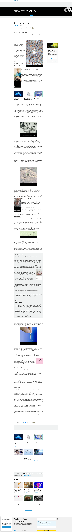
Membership (56, 0)
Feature (35, 441)
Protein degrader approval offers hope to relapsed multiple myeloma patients (28, 98)
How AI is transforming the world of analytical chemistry (38, 490)
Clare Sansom (37, 492)
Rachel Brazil (37, 445)
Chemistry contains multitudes (17, 457)
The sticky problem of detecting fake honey (17, 490)
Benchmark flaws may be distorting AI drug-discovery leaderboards (18, 98)
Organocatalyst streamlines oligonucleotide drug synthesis (28, 458)
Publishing (50, 0)
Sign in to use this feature (39, 26)
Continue (46, 530)
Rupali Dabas (27, 460)
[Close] (11, 517)
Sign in (15, 530)
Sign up (52, 58)
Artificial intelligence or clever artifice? (37, 457)
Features (15, 20)
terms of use (49, 60)
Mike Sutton (27, 492)
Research (15, 441)
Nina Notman (17, 492)
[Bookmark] (34, 28)
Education (53, 0)
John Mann (16, 25)
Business (25, 441)
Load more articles (28, 511)
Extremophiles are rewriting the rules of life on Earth (28, 503)
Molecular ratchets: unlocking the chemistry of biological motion (18, 504)
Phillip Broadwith (36, 460)
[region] (6, 523)
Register (28, 475)
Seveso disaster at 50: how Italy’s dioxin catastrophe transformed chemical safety (38, 504)
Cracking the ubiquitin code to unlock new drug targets (38, 98)
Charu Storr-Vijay (17, 446)
